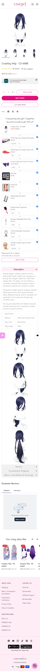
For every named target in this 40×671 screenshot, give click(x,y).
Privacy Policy (6, 604)
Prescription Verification (6, 598)
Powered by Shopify (20, 662)
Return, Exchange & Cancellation (8, 592)
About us (5, 618)
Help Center (26, 603)
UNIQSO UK (6, 626)
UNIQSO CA (22, 659)
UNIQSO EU (6, 630)
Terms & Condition (8, 608)
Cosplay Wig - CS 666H (26, 565)
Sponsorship (26, 591)
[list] (20, 30)
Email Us (25, 587)
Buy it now (20, 98)
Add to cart (27, 92)
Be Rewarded (27, 599)
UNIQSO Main (7, 622)
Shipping (5, 587)
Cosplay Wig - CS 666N (8, 565)
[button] (20, 269)
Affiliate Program (28, 595)
